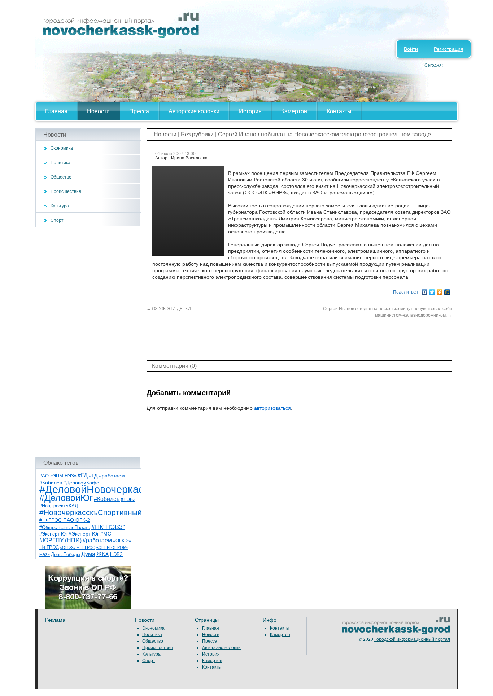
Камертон (294, 111)
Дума (88, 554)
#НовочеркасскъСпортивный (90, 512)
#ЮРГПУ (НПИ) (60, 540)
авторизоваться (272, 408)
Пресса (139, 111)
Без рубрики (197, 134)
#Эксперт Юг (53, 534)
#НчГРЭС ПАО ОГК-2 (64, 520)
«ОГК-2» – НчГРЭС (77, 547)
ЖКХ (102, 554)
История (250, 111)
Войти (411, 49)
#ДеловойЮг (66, 498)
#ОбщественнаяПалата (64, 527)
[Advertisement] (88, 342)
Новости (98, 111)
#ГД (83, 475)
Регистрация (448, 49)
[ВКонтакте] (424, 290)
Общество (61, 177)
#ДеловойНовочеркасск (96, 489)
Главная (56, 111)
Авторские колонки (194, 111)
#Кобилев (107, 499)
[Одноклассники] (440, 290)
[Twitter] (432, 290)
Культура (60, 205)
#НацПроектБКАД (58, 505)
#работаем (97, 540)
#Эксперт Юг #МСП (92, 534)
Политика (60, 162)
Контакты (339, 111)
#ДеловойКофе (81, 482)
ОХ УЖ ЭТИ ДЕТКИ (169, 308)
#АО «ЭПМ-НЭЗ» (58, 476)
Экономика (62, 148)
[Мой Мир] (447, 290)
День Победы (65, 554)
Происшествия (66, 191)
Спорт (57, 220)
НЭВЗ (116, 554)
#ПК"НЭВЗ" (108, 526)
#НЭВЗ (128, 499)
